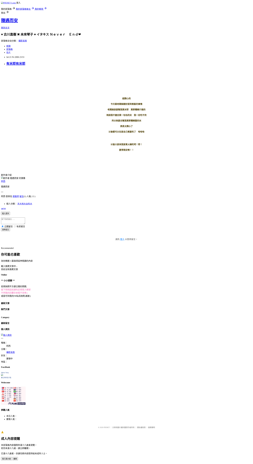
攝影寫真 (22, 41)
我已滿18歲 (6, 459)
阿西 (3, 181)
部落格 (9, 49)
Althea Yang (5, 372)
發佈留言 (5, 230)
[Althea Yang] (2, 375)
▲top (3, 208)
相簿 (8, 46)
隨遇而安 (9, 20)
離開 (15, 459)
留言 (22, 196)
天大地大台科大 (24, 204)
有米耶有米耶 (15, 63)
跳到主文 (5, 28)
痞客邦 (16, 196)
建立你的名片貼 (6, 377)
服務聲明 (151, 427)
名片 (8, 52)
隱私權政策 (141, 427)
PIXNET (107, 427)
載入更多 (5, 214)
